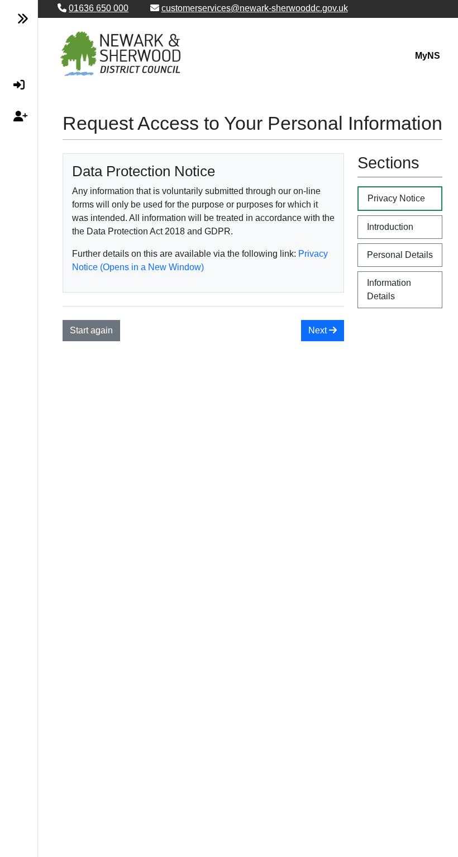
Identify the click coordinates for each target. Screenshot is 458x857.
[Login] (14, 85)
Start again (91, 330)
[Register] (14, 116)
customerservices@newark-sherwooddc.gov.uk (254, 8)
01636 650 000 (98, 8)
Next (318, 330)
